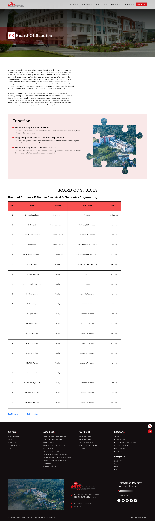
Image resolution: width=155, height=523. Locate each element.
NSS (115, 470)
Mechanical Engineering (51, 451)
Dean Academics (13, 445)
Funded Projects (119, 439)
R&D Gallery (118, 451)
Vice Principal (12, 442)
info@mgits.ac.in (79, 507)
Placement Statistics (85, 436)
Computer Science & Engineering (54, 445)
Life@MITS (118, 461)
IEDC (116, 467)
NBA (9, 448)
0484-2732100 (88, 503)
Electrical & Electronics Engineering (55, 454)
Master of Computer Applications (54, 460)
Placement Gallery (85, 439)
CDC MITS (82, 448)
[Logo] (16, 5)
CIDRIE (116, 436)
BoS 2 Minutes (32, 414)
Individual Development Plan (88, 445)
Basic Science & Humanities (52, 439)
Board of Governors (14, 436)
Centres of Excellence (121, 445)
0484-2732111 (78, 503)
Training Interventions (86, 442)
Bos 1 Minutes (13, 414)
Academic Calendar (50, 466)
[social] (118, 500)
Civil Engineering (48, 442)
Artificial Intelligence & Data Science (55, 436)
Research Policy (119, 448)
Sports (116, 464)
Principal (11, 439)
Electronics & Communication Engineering (57, 457)
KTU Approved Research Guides (125, 442)
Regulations (47, 463)
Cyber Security (48, 448)
